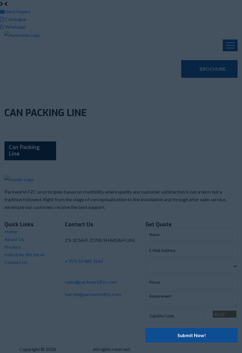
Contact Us (15, 262)
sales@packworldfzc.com (91, 282)
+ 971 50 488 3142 (84, 261)
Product (12, 247)
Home (10, 231)
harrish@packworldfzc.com (93, 294)
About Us (14, 239)
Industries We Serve (24, 254)
